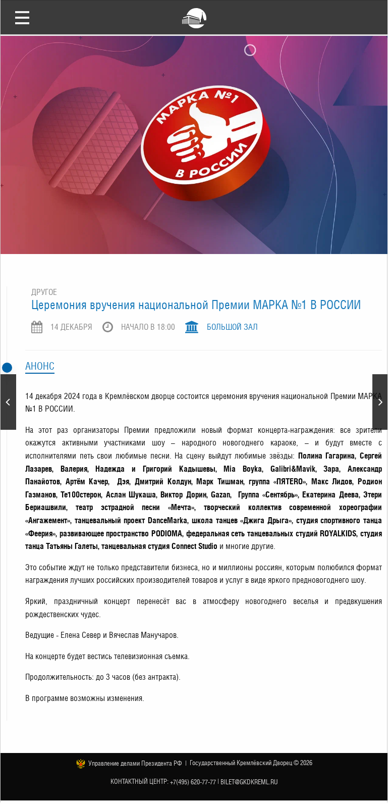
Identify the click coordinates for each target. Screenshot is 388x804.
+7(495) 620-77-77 (193, 782)
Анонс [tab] (39, 366)
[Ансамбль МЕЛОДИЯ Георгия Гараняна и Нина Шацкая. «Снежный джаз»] (8, 402)
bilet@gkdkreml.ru (249, 782)
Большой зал (232, 327)
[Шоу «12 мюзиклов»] (380, 402)
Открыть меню (22, 17)
